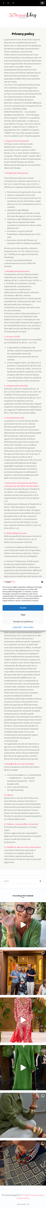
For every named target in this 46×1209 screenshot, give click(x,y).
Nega (23, 614)
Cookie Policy (17, 627)
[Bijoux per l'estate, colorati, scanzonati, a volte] (23, 1163)
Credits (25, 1195)
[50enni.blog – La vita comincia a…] (23, 14)
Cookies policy (23, 1198)
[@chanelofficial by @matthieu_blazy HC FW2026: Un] (23, 1020)
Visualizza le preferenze (23, 621)
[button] (42, 582)
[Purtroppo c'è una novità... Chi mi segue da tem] (23, 924)
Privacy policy (28, 627)
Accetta (23, 607)
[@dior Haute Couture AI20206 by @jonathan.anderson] (23, 1067)
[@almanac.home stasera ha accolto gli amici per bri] (23, 972)
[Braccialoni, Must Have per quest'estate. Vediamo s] (23, 1115)
